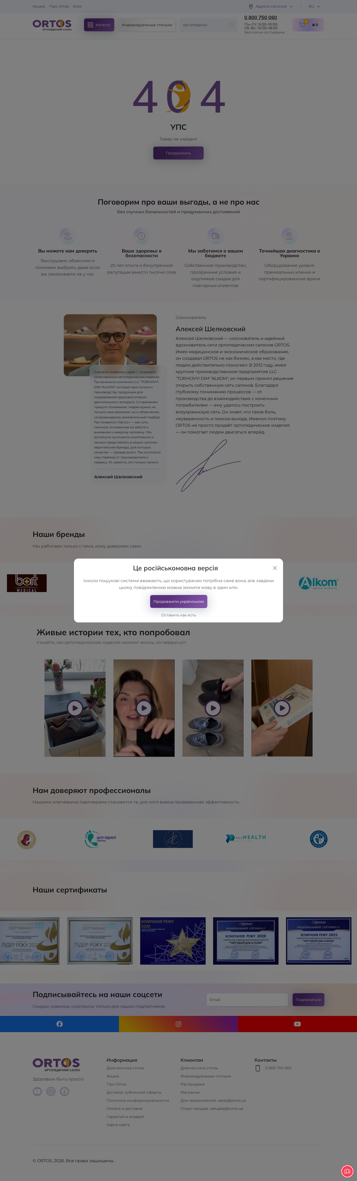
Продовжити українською (178, 601)
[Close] (275, 568)
